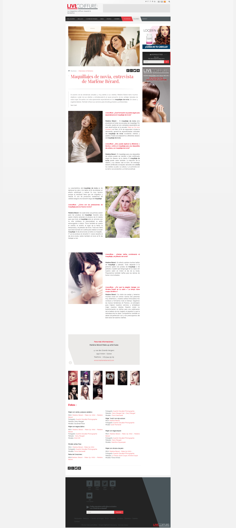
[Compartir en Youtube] (155, 1)
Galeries (136, 19)
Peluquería (71, 19)
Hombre (117, 19)
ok (166, 62)
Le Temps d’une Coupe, (120, 455)
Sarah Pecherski (115, 425)
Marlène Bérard (114, 420)
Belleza (80, 19)
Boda (102, 19)
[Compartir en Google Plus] (151, 1)
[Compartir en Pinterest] (153, 1)
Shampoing (113, 525)
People (109, 19)
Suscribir (118, 512)
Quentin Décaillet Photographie (86, 419)
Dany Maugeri (80, 436)
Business (127, 19)
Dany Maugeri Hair (118, 413)
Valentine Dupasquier (118, 442)
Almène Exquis (133, 455)
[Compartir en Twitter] (146, 1)
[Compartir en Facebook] (149, 1)
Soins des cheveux (123, 525)
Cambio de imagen (91, 19)
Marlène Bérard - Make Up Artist (83, 415)
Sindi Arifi (77, 438)
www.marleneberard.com (104, 360)
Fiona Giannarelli (79, 451)
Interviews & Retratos (86, 71)
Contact (144, 19)
